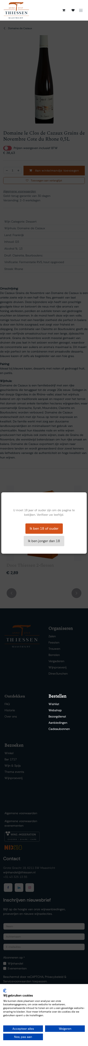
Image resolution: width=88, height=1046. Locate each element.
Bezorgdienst (57, 716)
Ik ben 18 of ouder (44, 528)
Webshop (55, 710)
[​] (73, 10)
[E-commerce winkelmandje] (63, 10)
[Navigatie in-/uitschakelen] (81, 10)
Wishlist (53, 704)
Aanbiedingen (57, 723)
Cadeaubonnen (59, 729)
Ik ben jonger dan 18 (44, 541)
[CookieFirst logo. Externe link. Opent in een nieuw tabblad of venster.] (4, 991)
